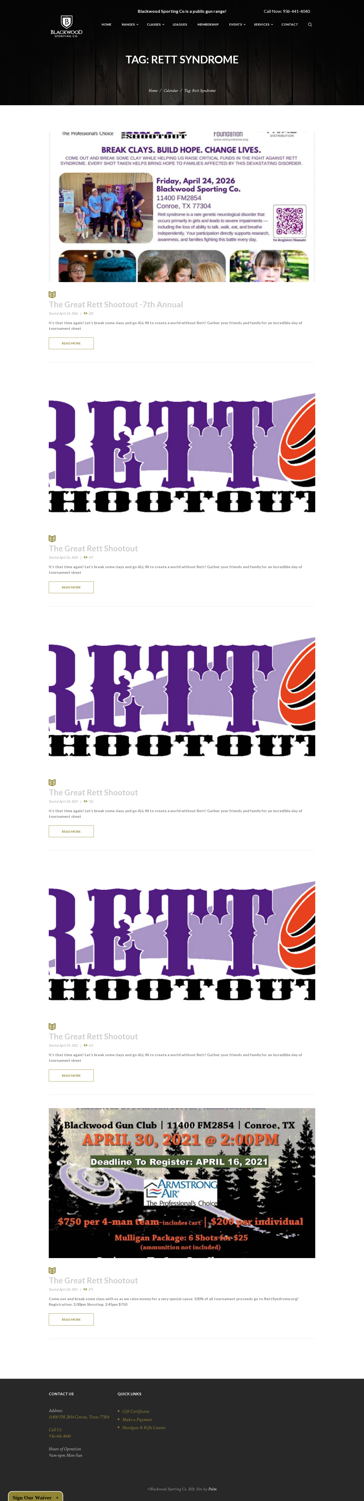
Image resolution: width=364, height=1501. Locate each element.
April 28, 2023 (68, 801)
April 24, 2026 (68, 313)
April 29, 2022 (68, 1045)
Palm (212, 1489)
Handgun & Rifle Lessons (143, 1428)
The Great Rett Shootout (93, 548)
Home (153, 90)
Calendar (171, 90)
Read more (71, 343)
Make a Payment (137, 1420)
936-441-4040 (296, 11)
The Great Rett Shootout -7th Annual (116, 304)
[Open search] (310, 24)
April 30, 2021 (68, 1289)
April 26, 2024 (68, 557)
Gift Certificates (135, 1411)
